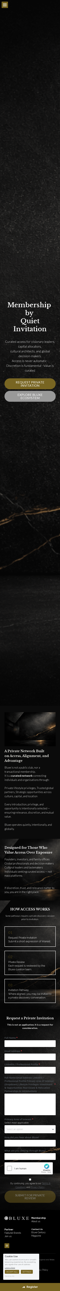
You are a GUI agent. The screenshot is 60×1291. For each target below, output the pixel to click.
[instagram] (6, 867)
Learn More (10, 1268)
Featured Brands (12, 855)
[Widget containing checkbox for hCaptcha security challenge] (28, 790)
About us (35, 843)
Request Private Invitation (30, 194)
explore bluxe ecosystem (30, 207)
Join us (8, 858)
